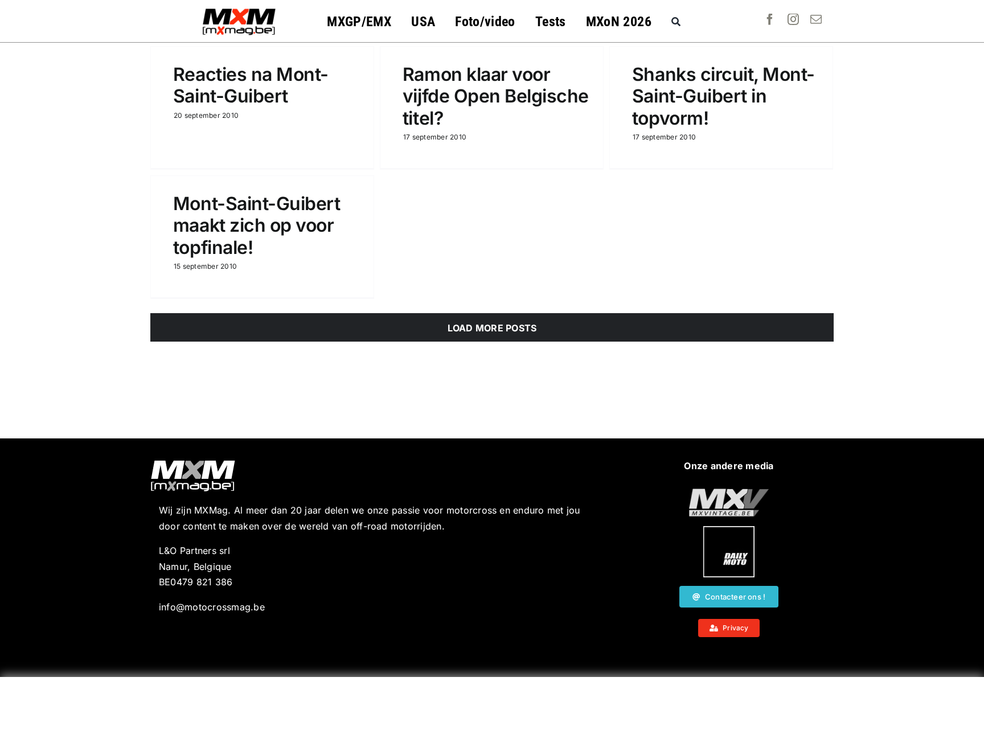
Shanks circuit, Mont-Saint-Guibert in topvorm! (723, 96)
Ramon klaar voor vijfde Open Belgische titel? (496, 96)
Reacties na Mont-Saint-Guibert (251, 85)
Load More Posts (492, 328)
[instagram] (793, 19)
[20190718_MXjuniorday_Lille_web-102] (729, 530)
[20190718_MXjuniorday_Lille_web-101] (729, 493)
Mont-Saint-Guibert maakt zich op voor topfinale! (256, 225)
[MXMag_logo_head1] (239, 11)
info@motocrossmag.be (212, 607)
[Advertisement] (492, 714)
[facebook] (770, 19)
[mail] (816, 19)
